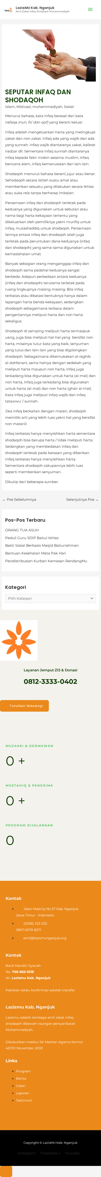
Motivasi (23, 107)
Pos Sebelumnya (19, 499)
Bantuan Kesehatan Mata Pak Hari (35, 553)
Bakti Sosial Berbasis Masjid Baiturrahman (42, 545)
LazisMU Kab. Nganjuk (35, 7)
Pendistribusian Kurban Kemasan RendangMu (46, 561)
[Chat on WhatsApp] (6, 1171)
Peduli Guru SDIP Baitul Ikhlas (31, 538)
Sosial (69, 107)
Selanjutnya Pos (82, 499)
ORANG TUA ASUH (22, 530)
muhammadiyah (47, 107)
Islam (10, 107)
